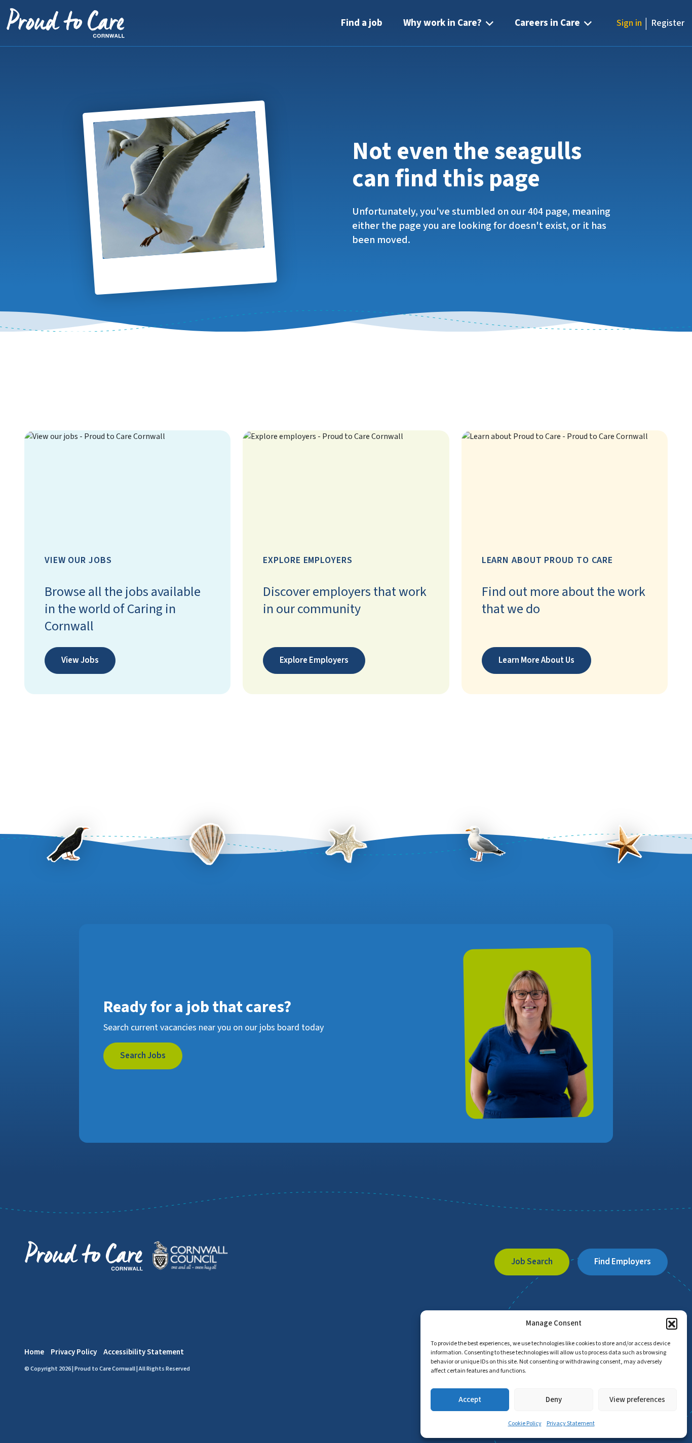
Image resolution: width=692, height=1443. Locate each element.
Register (667, 23)
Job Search (532, 1262)
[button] (672, 1323)
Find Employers (622, 1262)
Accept (469, 1399)
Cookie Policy (525, 1423)
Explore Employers (314, 660)
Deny (554, 1399)
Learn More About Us (536, 660)
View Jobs (80, 660)
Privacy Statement (571, 1423)
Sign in (629, 23)
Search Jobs (143, 1056)
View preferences (637, 1399)
